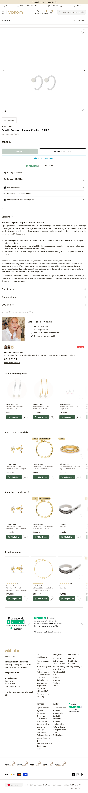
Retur (54, 674)
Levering (56, 680)
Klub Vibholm (36, 6)
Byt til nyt (41, 716)
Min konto (81, 6)
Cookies (55, 685)
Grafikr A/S (77, 785)
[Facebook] (73, 774)
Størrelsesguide (59, 707)
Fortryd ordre (58, 669)
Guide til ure (57, 735)
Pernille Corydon (8, 127)
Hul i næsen (42, 721)
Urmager (40, 729)
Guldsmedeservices (45, 735)
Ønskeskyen (42, 683)
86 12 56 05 (10, 359)
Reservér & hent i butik (63, 151)
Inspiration (41, 685)
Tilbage (7, 20)
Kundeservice (68, 6)
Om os (71, 658)
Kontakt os (72, 663)
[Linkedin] (82, 774)
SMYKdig (40, 696)
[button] (44, 180)
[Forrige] (3, 71)
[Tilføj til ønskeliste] (83, 31)
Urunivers (41, 677)
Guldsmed (41, 732)
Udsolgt (19, 151)
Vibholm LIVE (25, 6)
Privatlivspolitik (58, 672)
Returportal (42, 713)
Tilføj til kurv (16, 417)
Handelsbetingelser (60, 666)
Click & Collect (58, 663)
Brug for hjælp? (79, 20)
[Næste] (85, 71)
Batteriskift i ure (43, 724)
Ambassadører (43, 694)
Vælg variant (69, 477)
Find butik (54, 6)
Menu (3, 13)
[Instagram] (78, 774)
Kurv (51, 12)
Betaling (56, 683)
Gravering (41, 727)
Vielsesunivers (43, 672)
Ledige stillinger (75, 666)
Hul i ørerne (10, 6)
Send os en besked (12, 362)
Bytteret (55, 677)
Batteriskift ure (58, 727)
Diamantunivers (43, 674)
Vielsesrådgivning (44, 743)
